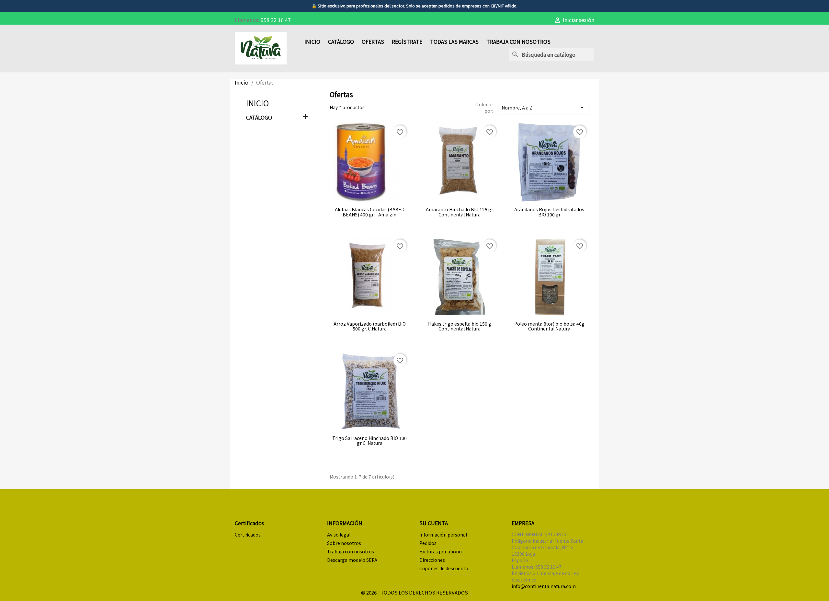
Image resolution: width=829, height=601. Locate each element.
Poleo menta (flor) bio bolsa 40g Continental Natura (549, 326)
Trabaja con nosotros (518, 41)
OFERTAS (373, 41)
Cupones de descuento (443, 568)
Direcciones (432, 560)
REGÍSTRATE (407, 41)
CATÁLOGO (341, 41)
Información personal (443, 534)
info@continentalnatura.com (544, 586)
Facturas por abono (440, 551)
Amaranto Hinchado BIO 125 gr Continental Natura (459, 212)
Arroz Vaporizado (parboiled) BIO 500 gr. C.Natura (370, 326)
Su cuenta (433, 523)
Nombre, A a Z (544, 107)
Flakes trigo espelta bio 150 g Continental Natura (459, 326)
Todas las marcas (454, 41)
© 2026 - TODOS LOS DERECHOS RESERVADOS (414, 592)
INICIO (312, 41)
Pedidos (428, 543)
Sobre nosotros (344, 543)
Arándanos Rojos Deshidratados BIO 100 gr (549, 212)
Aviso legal (338, 534)
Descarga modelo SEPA (352, 560)
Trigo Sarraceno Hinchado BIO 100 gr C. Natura (369, 441)
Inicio (257, 103)
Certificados (248, 534)
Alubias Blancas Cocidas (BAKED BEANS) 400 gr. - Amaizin (369, 212)
